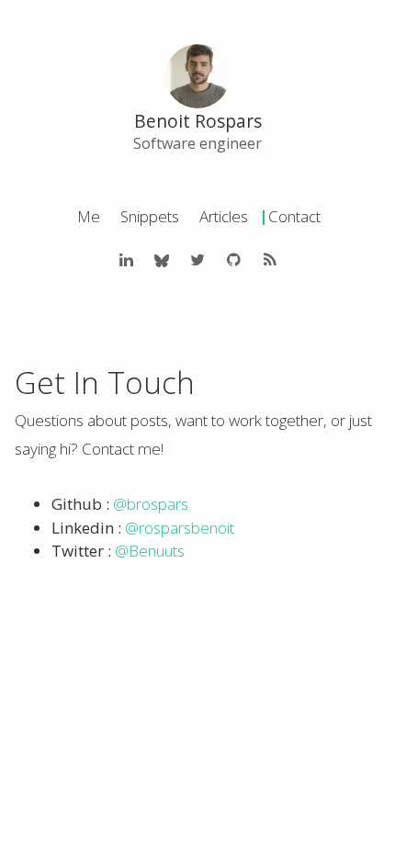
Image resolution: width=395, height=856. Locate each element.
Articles (223, 216)
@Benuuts (150, 550)
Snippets (149, 216)
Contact (294, 216)
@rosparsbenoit (179, 527)
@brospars (150, 503)
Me (88, 216)
